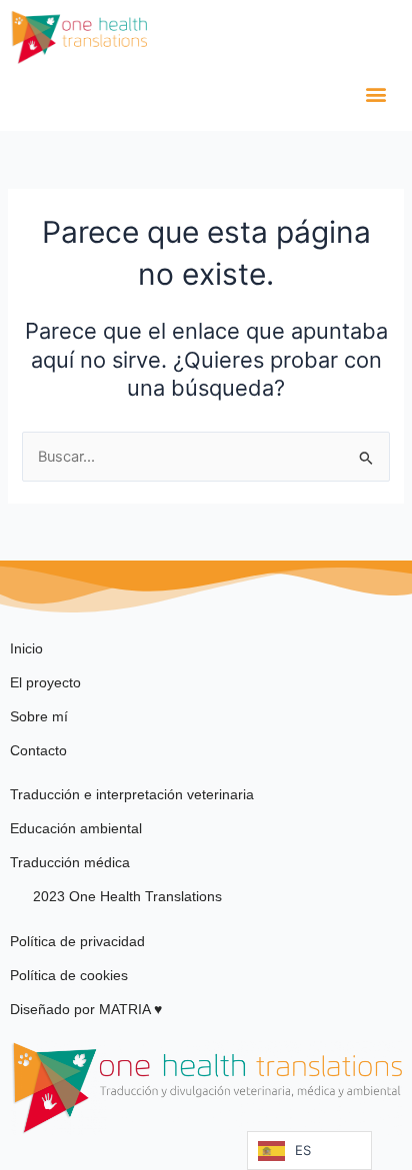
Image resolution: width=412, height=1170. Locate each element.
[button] (375, 94)
